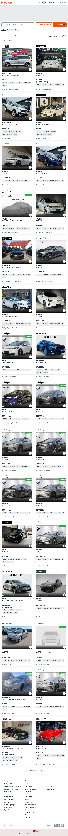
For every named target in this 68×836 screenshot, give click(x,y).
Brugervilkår (29, 802)
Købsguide (28, 792)
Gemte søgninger (9, 805)
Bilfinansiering (29, 786)
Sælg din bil (8, 784)
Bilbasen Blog (49, 789)
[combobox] (17, 24)
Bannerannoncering (31, 810)
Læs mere (47, 833)
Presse (27, 800)
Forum (47, 784)
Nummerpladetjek (30, 789)
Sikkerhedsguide (30, 812)
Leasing (10, 41)
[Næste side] (41, 770)
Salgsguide (7, 792)
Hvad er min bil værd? (11, 789)
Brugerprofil (8, 807)
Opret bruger (8, 810)
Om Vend (28, 818)
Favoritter (7, 802)
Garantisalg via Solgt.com (12, 786)
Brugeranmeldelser (51, 786)
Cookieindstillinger (31, 807)
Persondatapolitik (30, 805)
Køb (4, 41)
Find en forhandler (31, 784)
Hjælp (27, 815)
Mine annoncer (9, 800)
